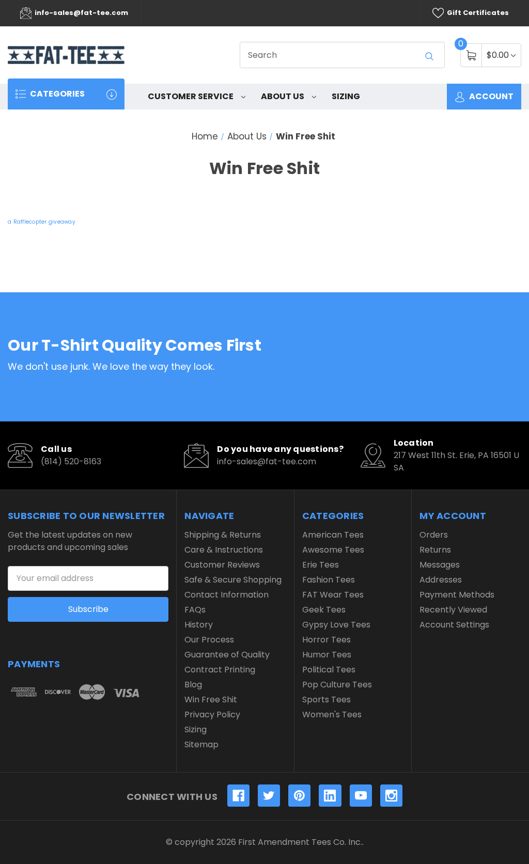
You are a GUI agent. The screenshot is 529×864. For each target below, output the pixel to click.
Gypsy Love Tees (336, 625)
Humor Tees (326, 655)
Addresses (440, 580)
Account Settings (454, 625)
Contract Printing (219, 670)
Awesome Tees (333, 550)
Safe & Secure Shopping (233, 580)
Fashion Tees (328, 580)
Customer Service (191, 96)
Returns (435, 550)
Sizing (346, 96)
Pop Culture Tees (337, 684)
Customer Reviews (222, 565)
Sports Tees (326, 699)
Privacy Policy (212, 714)
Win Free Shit (210, 699)
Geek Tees (324, 610)
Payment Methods (456, 595)
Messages (439, 565)
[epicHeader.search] (429, 56)
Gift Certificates (477, 13)
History (198, 625)
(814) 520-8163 (71, 461)
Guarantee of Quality (227, 655)
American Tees (333, 535)
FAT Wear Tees (333, 595)
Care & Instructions (223, 550)
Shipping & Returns (222, 535)
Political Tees (328, 670)
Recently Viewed (453, 610)
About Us (283, 96)
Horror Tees (326, 640)
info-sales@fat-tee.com (80, 13)
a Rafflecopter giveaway (41, 222)
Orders (433, 535)
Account (491, 96)
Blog (193, 684)
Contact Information (226, 595)
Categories (56, 94)
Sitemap (201, 744)
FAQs (195, 610)
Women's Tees (332, 714)
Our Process (209, 640)
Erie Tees (320, 565)
